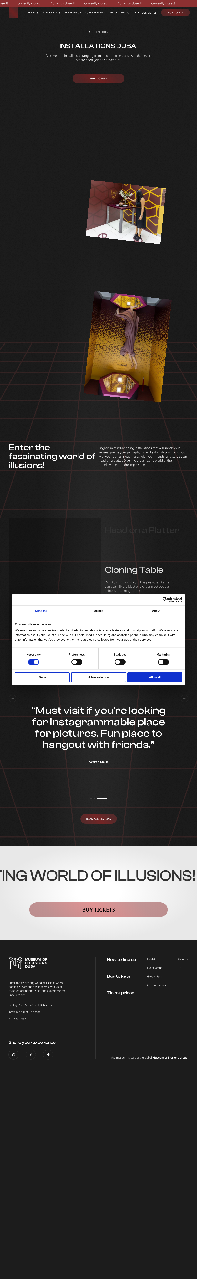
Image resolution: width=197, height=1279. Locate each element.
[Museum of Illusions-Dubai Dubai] (13, 12)
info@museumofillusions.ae (24, 1011)
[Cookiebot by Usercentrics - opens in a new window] (165, 599)
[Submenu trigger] (137, 12)
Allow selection (98, 677)
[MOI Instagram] (13, 1054)
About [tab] (156, 610)
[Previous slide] (12, 698)
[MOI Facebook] (31, 1054)
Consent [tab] (41, 610)
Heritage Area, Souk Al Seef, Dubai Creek (31, 1005)
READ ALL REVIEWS (98, 819)
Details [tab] (98, 610)
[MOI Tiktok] (48, 1054)
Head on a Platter (142, 530)
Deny (42, 677)
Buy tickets (98, 78)
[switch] (76, 662)
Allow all (155, 677)
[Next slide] (184, 698)
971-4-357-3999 (17, 1018)
